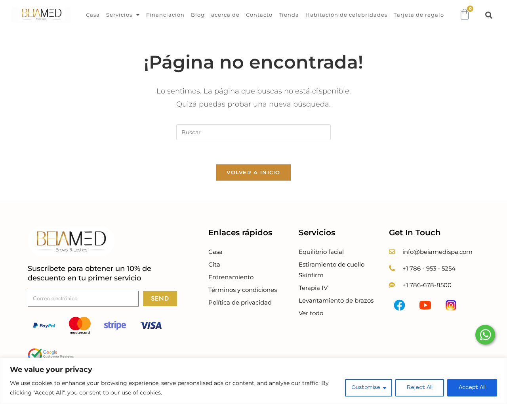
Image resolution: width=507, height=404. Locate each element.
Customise (365, 388)
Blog (198, 14)
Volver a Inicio (253, 172)
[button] (489, 14)
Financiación (165, 14)
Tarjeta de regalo (419, 14)
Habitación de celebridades (346, 14)
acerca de (225, 14)
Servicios (119, 14)
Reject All (420, 388)
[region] (253, 381)
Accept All (472, 388)
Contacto (259, 14)
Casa (93, 14)
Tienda (289, 14)
